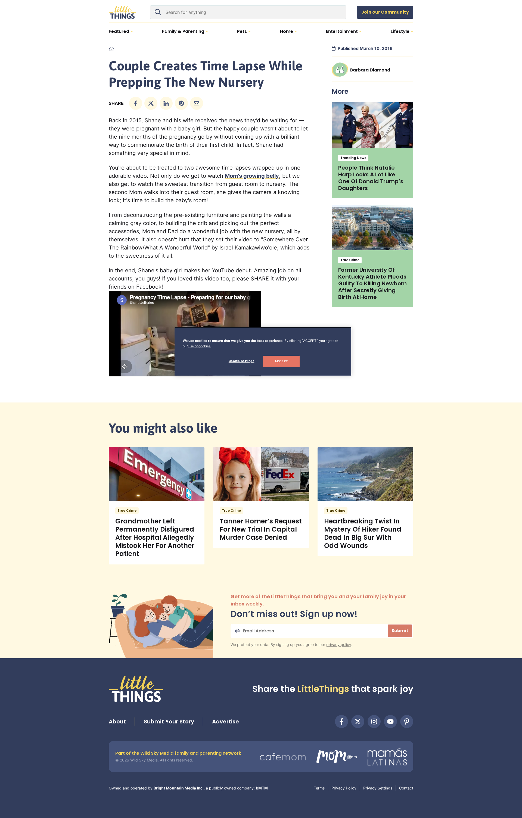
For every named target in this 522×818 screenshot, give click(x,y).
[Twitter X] (357, 721)
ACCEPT (281, 361)
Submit (399, 630)
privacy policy (338, 644)
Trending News (353, 157)
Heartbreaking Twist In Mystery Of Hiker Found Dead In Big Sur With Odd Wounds (362, 533)
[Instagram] (374, 721)
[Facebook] (341, 721)
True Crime (349, 260)
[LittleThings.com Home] (122, 12)
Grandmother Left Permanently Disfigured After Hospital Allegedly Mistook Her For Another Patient (154, 537)
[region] (263, 351)
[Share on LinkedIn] (166, 103)
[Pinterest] (406, 721)
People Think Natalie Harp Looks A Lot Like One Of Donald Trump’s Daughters (370, 178)
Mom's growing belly (252, 176)
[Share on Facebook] (135, 103)
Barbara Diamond (370, 70)
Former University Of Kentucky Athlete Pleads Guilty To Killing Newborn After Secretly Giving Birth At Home (372, 283)
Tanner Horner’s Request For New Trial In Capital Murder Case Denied (261, 529)
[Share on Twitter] (150, 103)
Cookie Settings (241, 361)
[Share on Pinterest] (181, 103)
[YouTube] (390, 721)
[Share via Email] (196, 103)
